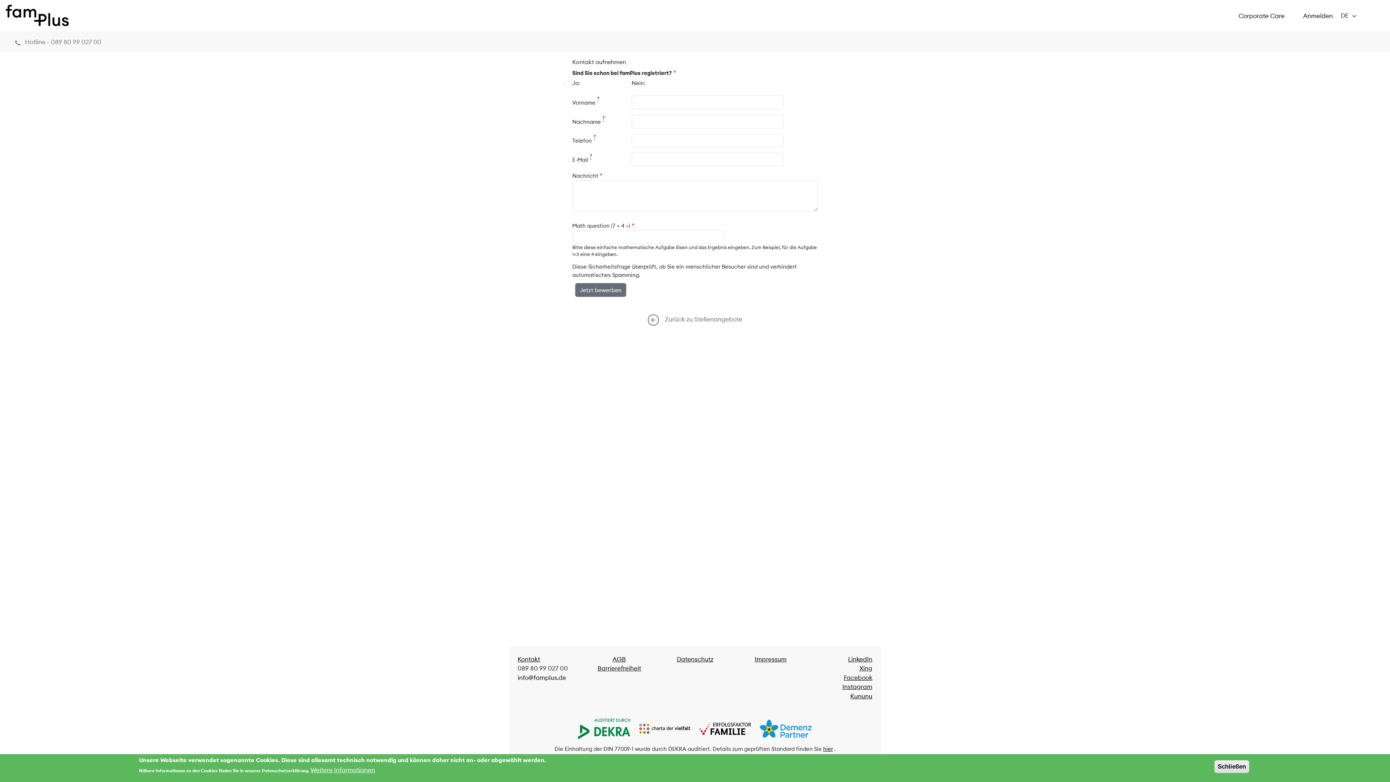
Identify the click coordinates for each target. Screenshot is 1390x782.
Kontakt (529, 659)
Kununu (861, 696)
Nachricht (585, 175)
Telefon (582, 140)
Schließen (1232, 766)
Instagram (857, 687)
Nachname (586, 121)
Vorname (583, 102)
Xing (865, 668)
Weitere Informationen (343, 770)
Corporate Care (1262, 16)
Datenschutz (695, 659)
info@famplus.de (542, 678)
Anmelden (1318, 16)
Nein (638, 83)
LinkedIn (860, 659)
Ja (575, 83)
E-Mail (580, 159)
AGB (619, 659)
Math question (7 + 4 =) (601, 225)
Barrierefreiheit (619, 668)
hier (828, 748)
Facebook (858, 678)
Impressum (771, 659)
